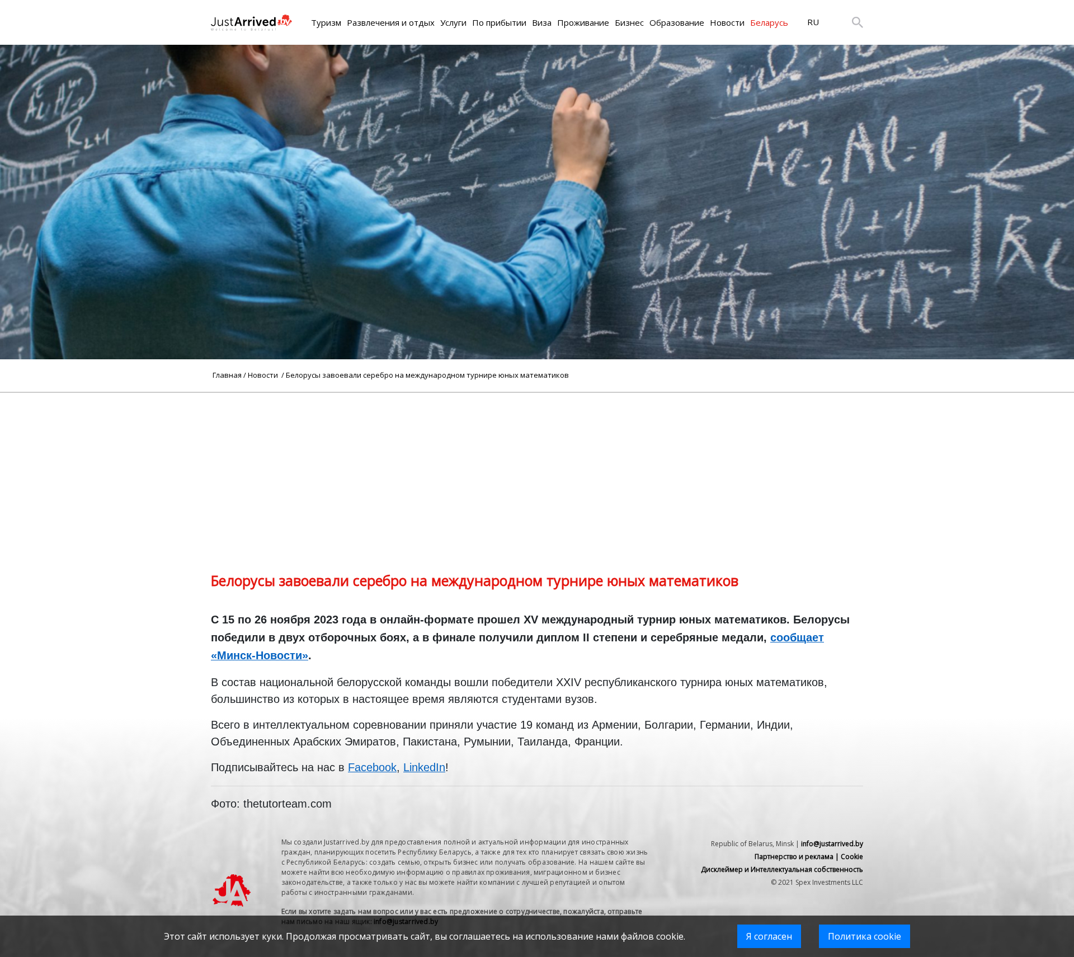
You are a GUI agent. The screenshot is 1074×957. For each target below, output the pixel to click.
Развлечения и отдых (391, 22)
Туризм (326, 22)
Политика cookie (864, 936)
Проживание (583, 22)
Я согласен (769, 936)
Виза (542, 22)
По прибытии (499, 22)
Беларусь (769, 22)
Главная (227, 375)
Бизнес (629, 22)
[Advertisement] (537, 471)
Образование (676, 22)
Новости (727, 22)
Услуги (453, 22)
